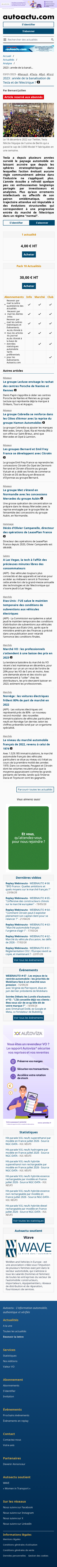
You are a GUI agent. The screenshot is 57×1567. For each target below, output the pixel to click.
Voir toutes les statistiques (28, 1220)
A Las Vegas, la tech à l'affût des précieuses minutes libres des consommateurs (25, 564)
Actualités (8, 59)
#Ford (50, 74)
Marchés (7, 596)
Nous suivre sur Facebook (18, 1507)
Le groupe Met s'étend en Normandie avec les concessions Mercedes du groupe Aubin (25, 494)
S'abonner (28, 31)
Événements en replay (15, 1420)
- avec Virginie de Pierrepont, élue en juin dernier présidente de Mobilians (27, 983)
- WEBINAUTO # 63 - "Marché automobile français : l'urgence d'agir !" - (28, 927)
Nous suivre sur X (13, 1518)
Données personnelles (14, 1555)
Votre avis (8, 1445)
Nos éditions (10, 1361)
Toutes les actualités (14, 1331)
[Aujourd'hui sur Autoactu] (28, 16)
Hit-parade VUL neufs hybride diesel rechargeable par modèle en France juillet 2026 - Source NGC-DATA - (26, 1210)
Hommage (8, 524)
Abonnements (11, 1385)
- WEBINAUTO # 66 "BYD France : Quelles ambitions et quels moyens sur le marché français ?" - (28, 888)
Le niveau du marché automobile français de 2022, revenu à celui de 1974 (26, 744)
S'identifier (28, 24)
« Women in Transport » (16, 1488)
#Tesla (33, 74)
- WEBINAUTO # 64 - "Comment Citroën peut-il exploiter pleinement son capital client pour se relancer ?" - (28, 914)
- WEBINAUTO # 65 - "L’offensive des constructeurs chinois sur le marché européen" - (28, 901)
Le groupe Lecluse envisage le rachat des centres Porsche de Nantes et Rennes (28, 386)
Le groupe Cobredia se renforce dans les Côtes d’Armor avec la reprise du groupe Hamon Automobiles (28, 418)
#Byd (42, 74)
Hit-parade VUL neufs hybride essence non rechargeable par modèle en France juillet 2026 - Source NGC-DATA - (28, 1195)
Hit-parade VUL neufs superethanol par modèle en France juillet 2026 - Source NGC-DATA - (28, 1141)
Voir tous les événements (28, 960)
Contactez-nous (12, 1439)
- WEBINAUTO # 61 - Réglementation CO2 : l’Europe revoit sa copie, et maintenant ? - (28, 951)
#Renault (23, 74)
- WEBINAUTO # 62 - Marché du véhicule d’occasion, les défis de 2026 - (28, 939)
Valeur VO (9, 1366)
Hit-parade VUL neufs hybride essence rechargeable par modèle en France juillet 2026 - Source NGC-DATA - (28, 1180)
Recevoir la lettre (13, 1336)
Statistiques (10, 1355)
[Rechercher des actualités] (52, 40)
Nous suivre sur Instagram (18, 1512)
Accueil (7, 56)
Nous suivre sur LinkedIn (17, 1523)
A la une (7, 1325)
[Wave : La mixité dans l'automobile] (28, 1248)
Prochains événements (16, 1415)
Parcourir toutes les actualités (35, 789)
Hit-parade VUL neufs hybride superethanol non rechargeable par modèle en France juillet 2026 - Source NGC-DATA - (27, 1166)
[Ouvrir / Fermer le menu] (5, 40)
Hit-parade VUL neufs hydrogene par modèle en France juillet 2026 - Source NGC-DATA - (27, 1152)
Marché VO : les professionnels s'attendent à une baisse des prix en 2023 (27, 653)
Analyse (7, 63)
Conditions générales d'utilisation (20, 1544)
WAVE (6, 1483)
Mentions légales (12, 1539)
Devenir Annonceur (14, 1464)
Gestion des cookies (38, 1555)
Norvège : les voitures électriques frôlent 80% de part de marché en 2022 (26, 700)
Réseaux (7, 377)
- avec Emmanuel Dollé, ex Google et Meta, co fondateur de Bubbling (28, 1004)
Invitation (8, 1396)
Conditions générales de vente (18, 1550)
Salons (6, 555)
